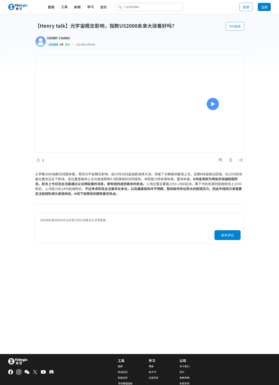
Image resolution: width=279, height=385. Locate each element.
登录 (246, 6)
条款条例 (184, 383)
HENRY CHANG (58, 37)
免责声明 (184, 377)
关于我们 (184, 366)
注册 (264, 6)
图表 (51, 6)
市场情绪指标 (125, 383)
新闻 (77, 6)
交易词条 (153, 377)
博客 (151, 366)
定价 (103, 6)
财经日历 (123, 372)
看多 (67, 44)
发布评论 (227, 235)
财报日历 (123, 377)
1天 (62, 44)
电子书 (152, 372)
